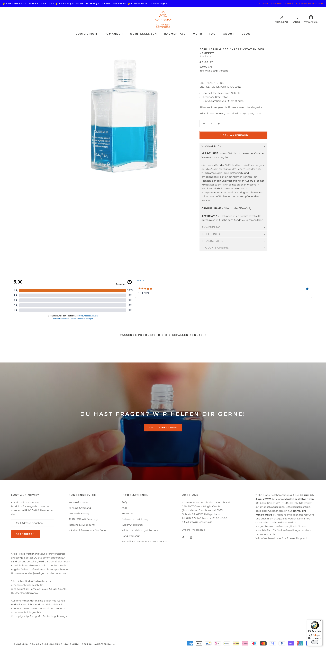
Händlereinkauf (131, 535)
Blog (245, 33)
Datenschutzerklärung (135, 519)
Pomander (113, 33)
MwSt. (208, 70)
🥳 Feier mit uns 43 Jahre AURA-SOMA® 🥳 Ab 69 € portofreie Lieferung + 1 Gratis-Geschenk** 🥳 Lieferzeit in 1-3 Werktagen (85, 3)
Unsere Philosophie (193, 529)
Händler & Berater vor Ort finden (88, 530)
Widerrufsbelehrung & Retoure (140, 530)
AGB (124, 507)
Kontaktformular (79, 502)
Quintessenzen (143, 33)
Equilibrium (86, 33)
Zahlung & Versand (80, 507)
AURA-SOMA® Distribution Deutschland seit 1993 (291, 3)
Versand (223, 70)
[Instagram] (191, 537)
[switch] (314, 642)
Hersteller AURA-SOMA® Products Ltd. (145, 541)
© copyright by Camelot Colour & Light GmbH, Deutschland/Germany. (64, 644)
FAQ (212, 33)
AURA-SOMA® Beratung (83, 519)
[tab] (233, 146)
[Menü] (321, 621)
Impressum (128, 513)
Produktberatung (163, 427)
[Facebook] (183, 537)
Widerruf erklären (132, 524)
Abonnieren (25, 534)
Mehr (197, 33)
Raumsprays (175, 33)
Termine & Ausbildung (82, 524)
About (228, 33)
